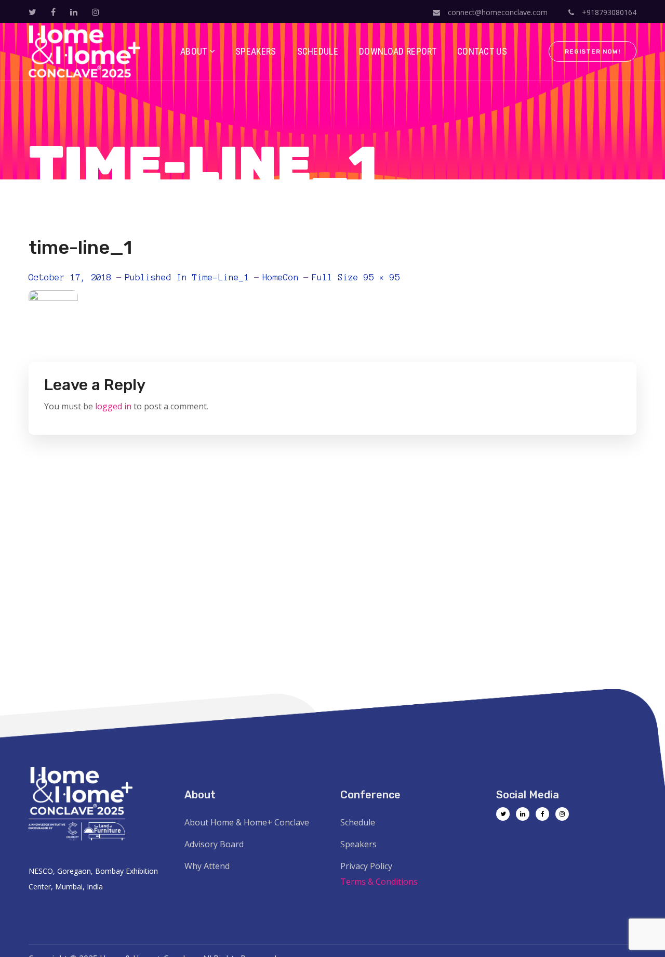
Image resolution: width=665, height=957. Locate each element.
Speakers (358, 844)
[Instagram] (562, 814)
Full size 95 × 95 (356, 277)
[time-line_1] (53, 298)
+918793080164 (608, 12)
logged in (113, 406)
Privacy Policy (366, 866)
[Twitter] (503, 814)
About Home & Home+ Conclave (246, 822)
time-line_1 (220, 277)
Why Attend (207, 866)
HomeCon (280, 277)
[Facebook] (542, 814)
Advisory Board (214, 844)
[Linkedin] (522, 814)
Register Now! (592, 51)
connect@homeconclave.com (498, 12)
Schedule (357, 822)
